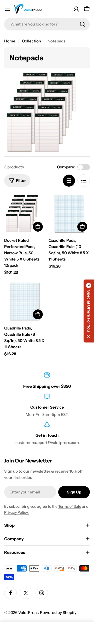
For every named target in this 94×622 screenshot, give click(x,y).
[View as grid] (69, 180)
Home (9, 41)
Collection (31, 41)
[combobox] (47, 24)
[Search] (82, 24)
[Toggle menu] (7, 9)
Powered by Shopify (58, 612)
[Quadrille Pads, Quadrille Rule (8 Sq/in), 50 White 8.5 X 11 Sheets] (24, 301)
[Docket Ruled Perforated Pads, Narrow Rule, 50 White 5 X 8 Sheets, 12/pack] (24, 213)
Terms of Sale (69, 506)
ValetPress (28, 612)
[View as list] (83, 180)
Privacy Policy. (16, 512)
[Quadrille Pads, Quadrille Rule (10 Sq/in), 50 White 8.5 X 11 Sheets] (69, 213)
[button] (89, 311)
